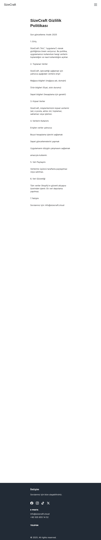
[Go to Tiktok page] (42, 503)
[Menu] (95, 5)
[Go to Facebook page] (31, 503)
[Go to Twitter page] (48, 503)
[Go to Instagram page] (37, 503)
